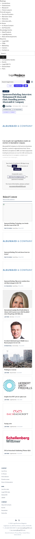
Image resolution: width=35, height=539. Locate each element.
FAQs (3, 43)
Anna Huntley (15, 345)
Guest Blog (8, 106)
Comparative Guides (8, 60)
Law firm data (5, 489)
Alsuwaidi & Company (9, 112)
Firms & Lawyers (5, 12)
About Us (3, 39)
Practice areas (8, 228)
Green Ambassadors (7, 482)
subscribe (17, 169)
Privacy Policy (18, 533)
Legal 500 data (5, 492)
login (14, 166)
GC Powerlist (6, 28)
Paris (3, 69)
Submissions (6, 5)
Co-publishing (17, 109)
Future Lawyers (7, 10)
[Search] (3, 57)
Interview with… (7, 21)
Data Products (6, 32)
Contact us (5, 50)
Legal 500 (5, 41)
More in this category (9, 199)
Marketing (5, 45)
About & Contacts (6, 505)
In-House (3, 23)
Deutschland (6, 66)
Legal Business (7, 34)
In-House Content (7, 25)
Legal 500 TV (6, 64)
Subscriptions (17, 534)
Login (10, 85)
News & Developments (9, 36)
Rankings (3, 1)
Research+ (5, 8)
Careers (4, 48)
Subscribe (18, 85)
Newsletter (4, 510)
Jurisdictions (6, 3)
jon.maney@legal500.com (17, 186)
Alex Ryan (12, 316)
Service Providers (7, 14)
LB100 (3, 497)
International (7, 109)
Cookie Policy (26, 533)
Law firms (6, 91)
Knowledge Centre (6, 30)
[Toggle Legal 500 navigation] (25, 85)
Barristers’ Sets (7, 16)
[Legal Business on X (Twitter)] (19, 520)
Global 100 (4, 495)
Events (4, 62)
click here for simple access (16, 177)
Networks (5, 19)
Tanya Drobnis (13, 372)
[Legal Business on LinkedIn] (16, 520)
